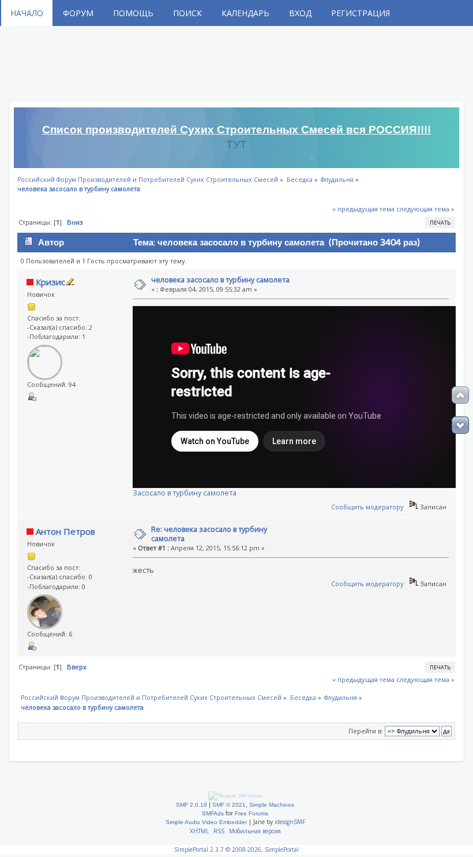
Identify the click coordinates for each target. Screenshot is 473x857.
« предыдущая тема (363, 208)
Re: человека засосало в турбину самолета (209, 533)
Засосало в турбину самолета (184, 493)
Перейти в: (365, 730)
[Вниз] (460, 425)
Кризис (50, 282)
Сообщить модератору (367, 506)
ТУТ (236, 145)
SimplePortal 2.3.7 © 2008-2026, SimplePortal (236, 849)
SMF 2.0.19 (191, 805)
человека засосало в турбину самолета (220, 280)
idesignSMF (290, 822)
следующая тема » (425, 208)
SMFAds (213, 813)
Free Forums (251, 813)
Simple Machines (271, 805)
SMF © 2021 (229, 805)
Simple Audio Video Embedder (206, 822)
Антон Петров (65, 531)
